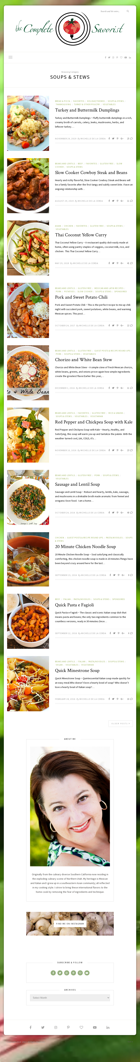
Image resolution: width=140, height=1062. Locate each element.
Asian (58, 226)
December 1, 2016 (65, 388)
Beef (80, 163)
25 (128, 138)
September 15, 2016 (66, 575)
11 (128, 200)
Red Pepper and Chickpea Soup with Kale (94, 422)
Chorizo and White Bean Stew (83, 360)
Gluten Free (107, 163)
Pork (58, 291)
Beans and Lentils (65, 163)
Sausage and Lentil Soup (77, 484)
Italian (67, 599)
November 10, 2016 (65, 450)
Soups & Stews (116, 101)
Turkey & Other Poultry (87, 104)
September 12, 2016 (66, 633)
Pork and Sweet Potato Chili (81, 297)
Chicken (68, 226)
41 (128, 263)
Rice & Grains (115, 413)
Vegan (59, 665)
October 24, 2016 (65, 512)
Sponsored (120, 291)
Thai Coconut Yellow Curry (81, 235)
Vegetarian (96, 416)
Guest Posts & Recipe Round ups (112, 350)
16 (128, 699)
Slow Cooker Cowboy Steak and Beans (91, 172)
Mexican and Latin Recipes (108, 288)
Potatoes (69, 291)
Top (130, 1042)
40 (128, 512)
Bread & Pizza (62, 101)
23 (128, 450)
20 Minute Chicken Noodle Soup (85, 546)
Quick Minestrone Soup (77, 670)
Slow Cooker (84, 291)
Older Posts (120, 723)
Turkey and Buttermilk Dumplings (87, 110)
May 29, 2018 (62, 263)
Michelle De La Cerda (93, 138)
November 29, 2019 (65, 138)
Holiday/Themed (96, 101)
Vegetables (109, 104)
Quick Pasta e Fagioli (74, 605)
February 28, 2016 (65, 699)
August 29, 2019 (64, 201)
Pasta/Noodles (114, 537)
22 (128, 325)
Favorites (78, 101)
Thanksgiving (63, 104)
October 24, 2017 (65, 325)
